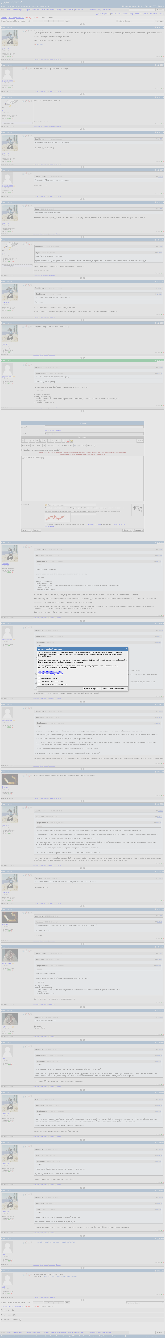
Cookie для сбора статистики (52, 681)
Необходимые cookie (49, 678)
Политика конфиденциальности (50, 674)
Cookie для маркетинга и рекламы (54, 684)
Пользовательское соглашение (50, 672)
